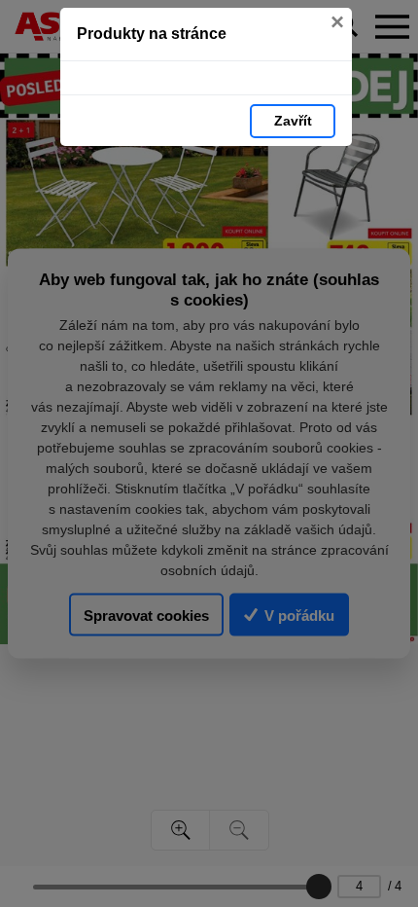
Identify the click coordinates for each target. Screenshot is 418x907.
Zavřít (293, 120)
